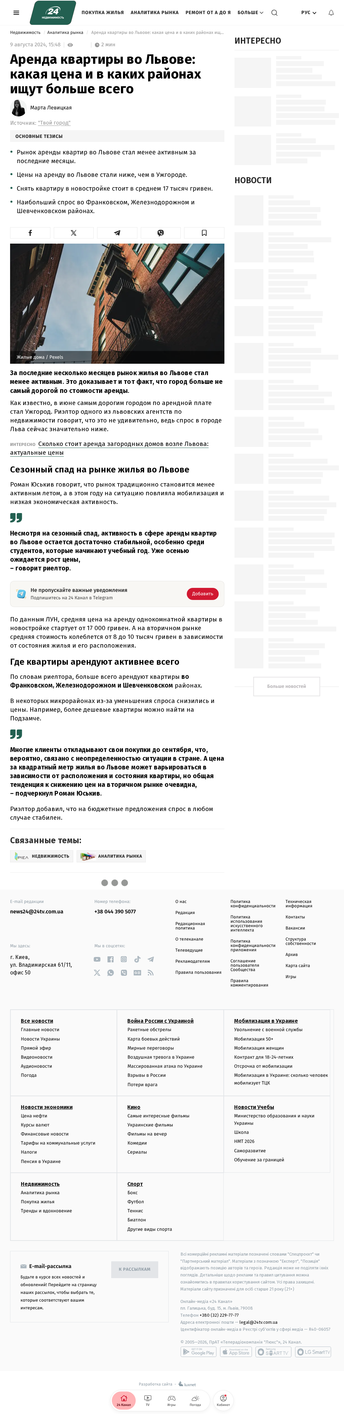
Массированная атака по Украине (164, 1066)
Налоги (29, 1152)
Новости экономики (47, 1107)
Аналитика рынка (155, 12)
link (97, 959)
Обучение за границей (259, 1160)
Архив (292, 955)
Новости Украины (40, 1039)
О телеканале (189, 939)
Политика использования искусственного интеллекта (246, 923)
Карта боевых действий (153, 1039)
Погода (29, 1075)
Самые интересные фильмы (158, 1116)
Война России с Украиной (160, 1021)
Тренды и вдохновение (46, 1211)
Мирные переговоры (150, 1048)
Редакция (185, 913)
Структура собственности (301, 941)
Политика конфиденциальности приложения (252, 945)
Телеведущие (189, 950)
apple (236, 1352)
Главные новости (40, 1029)
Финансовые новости (45, 1134)
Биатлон (136, 1220)
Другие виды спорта (149, 1229)
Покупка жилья (103, 12)
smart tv (273, 1352)
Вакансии (295, 928)
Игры (291, 977)
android (198, 1352)
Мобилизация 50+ (253, 1039)
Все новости (37, 1021)
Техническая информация (299, 904)
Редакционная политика (190, 926)
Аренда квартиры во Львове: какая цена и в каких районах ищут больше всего (157, 33)
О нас (180, 902)
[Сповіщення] (331, 12)
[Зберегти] (204, 233)
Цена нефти (34, 1116)
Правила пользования (198, 972)
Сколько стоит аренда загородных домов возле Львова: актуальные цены (109, 448)
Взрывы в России (146, 1075)
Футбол (135, 1202)
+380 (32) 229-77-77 (219, 1315)
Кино (133, 1107)
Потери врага (142, 1085)
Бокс (132, 1193)
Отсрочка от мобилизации (263, 1066)
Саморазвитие (250, 1151)
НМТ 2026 (244, 1141)
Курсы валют (35, 1125)
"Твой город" (54, 123)
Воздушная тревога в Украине (160, 1057)
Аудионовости (36, 1066)
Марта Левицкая (51, 108)
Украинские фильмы (150, 1125)
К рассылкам (134, 1269)
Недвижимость (26, 33)
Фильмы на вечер (147, 1134)
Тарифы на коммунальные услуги (58, 1143)
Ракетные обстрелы (149, 1029)
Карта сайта (298, 966)
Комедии (137, 1143)
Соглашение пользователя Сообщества (244, 965)
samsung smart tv (313, 1352)
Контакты (295, 917)
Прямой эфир (36, 1048)
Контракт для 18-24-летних (264, 1057)
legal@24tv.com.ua (258, 1322)
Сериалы (137, 1152)
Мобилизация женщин (259, 1048)
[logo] (53, 13)
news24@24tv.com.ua (36, 912)
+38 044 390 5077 (115, 912)
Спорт (135, 1184)
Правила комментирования (249, 983)
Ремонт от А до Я (208, 12)
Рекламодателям (192, 961)
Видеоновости (37, 1057)
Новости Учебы (254, 1107)
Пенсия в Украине (41, 1161)
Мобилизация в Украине (266, 1021)
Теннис (135, 1211)
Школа (241, 1132)
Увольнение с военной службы (268, 1029)
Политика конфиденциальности (252, 904)
